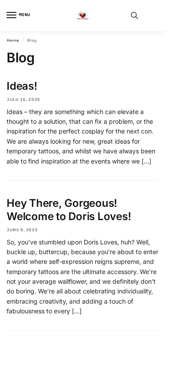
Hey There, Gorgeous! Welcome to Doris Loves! (69, 210)
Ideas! (22, 86)
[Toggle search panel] (134, 15)
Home (13, 40)
